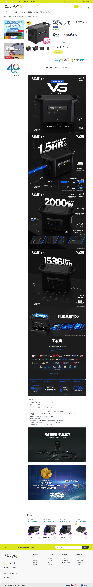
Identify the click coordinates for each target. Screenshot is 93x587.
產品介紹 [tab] (49, 67)
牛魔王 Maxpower (56, 20)
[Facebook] (5, 577)
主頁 (5, 16)
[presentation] (87, 515)
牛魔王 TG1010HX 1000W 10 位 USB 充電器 (65, 521)
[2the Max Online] (15, 6)
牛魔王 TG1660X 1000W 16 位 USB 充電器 (49, 521)
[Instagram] (8, 577)
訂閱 (85, 547)
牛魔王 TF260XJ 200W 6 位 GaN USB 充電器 (81, 521)
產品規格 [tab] (57, 67)
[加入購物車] (39, 537)
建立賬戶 (83, 1)
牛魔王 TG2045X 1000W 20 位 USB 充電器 (33, 521)
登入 (88, 1)
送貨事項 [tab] (65, 67)
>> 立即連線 (7, 569)
